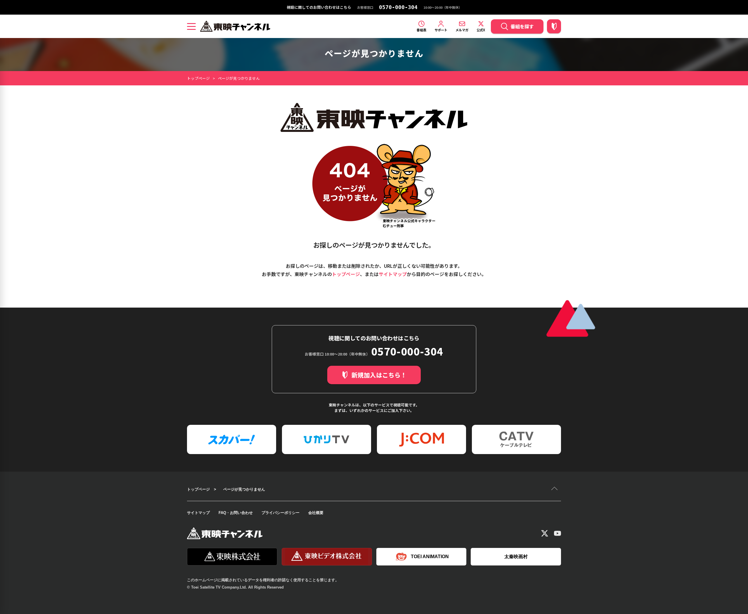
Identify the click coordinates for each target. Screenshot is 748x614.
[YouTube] (557, 533)
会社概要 (315, 512)
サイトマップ (393, 273)
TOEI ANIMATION (430, 556)
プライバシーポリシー (280, 512)
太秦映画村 (516, 556)
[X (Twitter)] (544, 533)
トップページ (198, 78)
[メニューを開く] (191, 26)
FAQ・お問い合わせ (236, 512)
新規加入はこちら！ (379, 374)
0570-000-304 (398, 7)
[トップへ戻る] (555, 489)
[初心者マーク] (554, 26)
